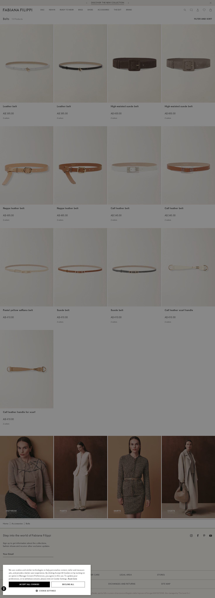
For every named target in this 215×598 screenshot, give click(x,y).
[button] (47, 590)
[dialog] (107, 299)
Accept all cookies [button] (29, 584)
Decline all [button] (68, 584)
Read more (72, 579)
